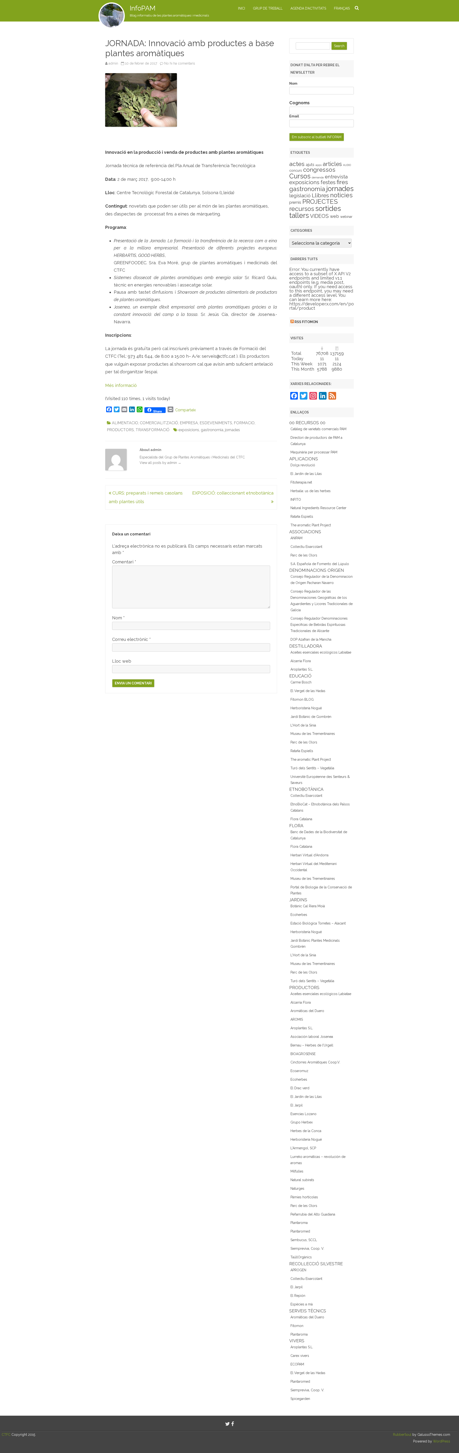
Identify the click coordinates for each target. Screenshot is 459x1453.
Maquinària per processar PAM (313, 452)
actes (297, 163)
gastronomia (212, 430)
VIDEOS (319, 216)
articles (332, 164)
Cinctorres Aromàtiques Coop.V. (315, 1062)
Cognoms (299, 102)
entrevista (336, 177)
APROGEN (298, 1270)
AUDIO (347, 165)
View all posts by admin (160, 463)
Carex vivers (299, 1356)
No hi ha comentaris (179, 63)
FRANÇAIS (342, 8)
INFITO (295, 499)
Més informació (121, 385)
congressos (319, 169)
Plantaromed (300, 1231)
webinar (346, 217)
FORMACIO (244, 423)
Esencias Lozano (303, 1114)
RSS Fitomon (306, 322)
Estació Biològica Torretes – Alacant (318, 923)
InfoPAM (142, 8)
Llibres (320, 195)
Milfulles (296, 1171)
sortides (328, 208)
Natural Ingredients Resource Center (318, 508)
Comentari (124, 561)
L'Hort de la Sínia (303, 725)
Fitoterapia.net (301, 482)
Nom (118, 617)
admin (113, 63)
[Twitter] (227, 1424)
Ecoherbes (298, 915)
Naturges (297, 1188)
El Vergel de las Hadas (307, 691)
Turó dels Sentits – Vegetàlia (312, 768)
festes (328, 182)
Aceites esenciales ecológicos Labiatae (320, 652)
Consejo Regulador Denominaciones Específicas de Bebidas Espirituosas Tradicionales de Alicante (319, 624)
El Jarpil (296, 1105)
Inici (241, 8)
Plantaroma (299, 1223)
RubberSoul (402, 1434)
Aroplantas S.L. (301, 669)
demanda (318, 177)
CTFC (6, 1434)
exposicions (188, 430)
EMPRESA (189, 423)
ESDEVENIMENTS (216, 423)
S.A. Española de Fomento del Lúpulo (319, 564)
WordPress (441, 1441)
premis (295, 202)
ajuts (310, 164)
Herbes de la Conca (305, 1131)
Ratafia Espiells (301, 516)
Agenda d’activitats (308, 8)
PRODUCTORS (120, 430)
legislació (300, 195)
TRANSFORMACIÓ (152, 430)
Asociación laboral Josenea (311, 1037)
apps (319, 165)
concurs (295, 170)
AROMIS (296, 1019)
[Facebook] (232, 1424)
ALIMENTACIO (125, 423)
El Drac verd (299, 1088)
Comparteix (185, 410)
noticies (341, 195)
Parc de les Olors (303, 555)
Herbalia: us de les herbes (310, 491)
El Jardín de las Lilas (306, 474)
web (334, 216)
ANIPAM (296, 538)
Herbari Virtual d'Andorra (309, 855)
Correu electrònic (131, 639)
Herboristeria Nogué (306, 708)
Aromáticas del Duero (307, 1011)
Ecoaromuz (299, 1071)
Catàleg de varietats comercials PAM (318, 429)
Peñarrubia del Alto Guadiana (312, 1214)
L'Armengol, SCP (303, 1148)
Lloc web (121, 661)
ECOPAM (297, 1364)
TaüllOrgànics (301, 1257)
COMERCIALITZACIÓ (159, 423)
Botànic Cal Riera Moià (307, 906)
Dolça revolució (302, 465)
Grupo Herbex (301, 1122)
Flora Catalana (301, 819)
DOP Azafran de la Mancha (310, 639)
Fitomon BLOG (302, 699)
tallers (299, 215)
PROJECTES (320, 201)
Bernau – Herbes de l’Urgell (311, 1045)
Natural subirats (302, 1180)
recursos (301, 208)
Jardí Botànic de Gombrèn (310, 717)
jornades (232, 430)
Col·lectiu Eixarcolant (306, 547)
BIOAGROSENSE (303, 1054)
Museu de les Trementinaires (312, 734)
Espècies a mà (301, 1304)
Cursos (300, 176)
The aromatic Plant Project (310, 525)
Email (294, 116)
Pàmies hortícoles (304, 1197)
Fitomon (296, 1326)
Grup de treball (268, 8)
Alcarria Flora (300, 661)
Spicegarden (300, 1399)
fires (342, 182)
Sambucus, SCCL (303, 1240)
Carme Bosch (300, 682)
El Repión (297, 1296)
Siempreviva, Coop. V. (307, 1248)
